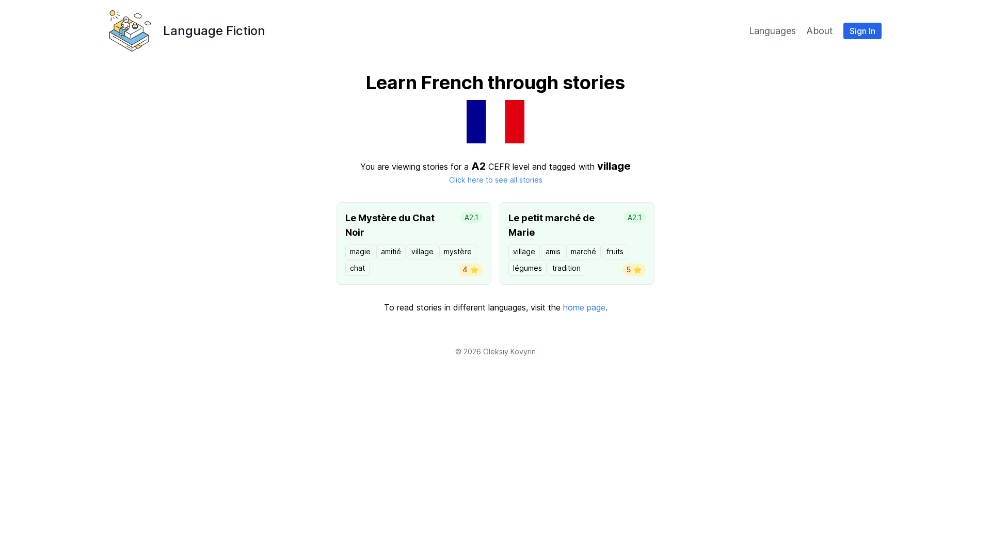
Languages (772, 30)
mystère (458, 251)
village (422, 251)
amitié (391, 251)
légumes (527, 268)
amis (553, 251)
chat (357, 268)
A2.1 (471, 217)
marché (583, 251)
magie (360, 251)
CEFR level (509, 166)
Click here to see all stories (495, 179)
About (819, 30)
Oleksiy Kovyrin (509, 351)
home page (584, 307)
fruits (615, 251)
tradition (566, 268)
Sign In (862, 31)
